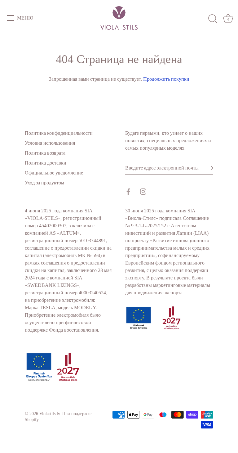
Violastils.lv (49, 413)
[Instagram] (143, 190)
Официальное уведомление (54, 172)
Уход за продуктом (44, 182)
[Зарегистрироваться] (210, 168)
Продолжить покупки (166, 79)
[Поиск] (212, 19)
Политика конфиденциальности (59, 133)
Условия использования (50, 143)
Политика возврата (45, 153)
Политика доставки (45, 162)
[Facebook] (128, 190)
